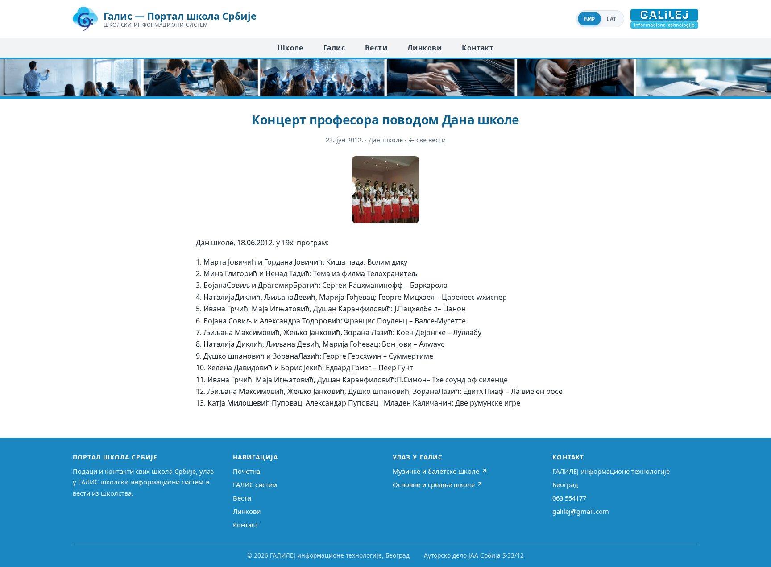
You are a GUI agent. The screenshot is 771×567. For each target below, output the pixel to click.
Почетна (246, 471)
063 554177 (569, 497)
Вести (376, 48)
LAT (612, 19)
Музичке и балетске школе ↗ (440, 471)
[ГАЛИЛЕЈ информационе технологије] (664, 19)
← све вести (427, 140)
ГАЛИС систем (255, 484)
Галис (334, 48)
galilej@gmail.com (580, 511)
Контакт (477, 48)
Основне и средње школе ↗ (438, 484)
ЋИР (589, 19)
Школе (290, 48)
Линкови (424, 48)
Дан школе (386, 140)
